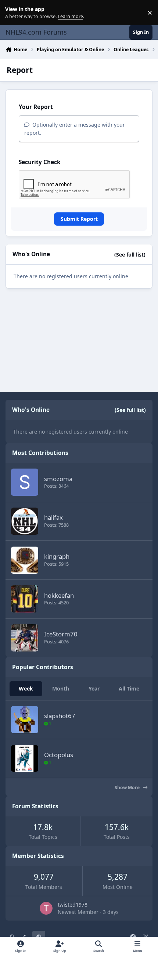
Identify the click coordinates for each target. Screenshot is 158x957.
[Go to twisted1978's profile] (46, 908)
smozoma (58, 478)
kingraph (56, 556)
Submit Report (79, 218)
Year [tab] (94, 688)
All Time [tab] (129, 688)
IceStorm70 (61, 634)
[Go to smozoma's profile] (24, 482)
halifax (53, 517)
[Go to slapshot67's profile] (24, 719)
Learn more (14, 12)
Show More (128, 787)
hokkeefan (59, 595)
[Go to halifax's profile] (24, 521)
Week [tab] (26, 688)
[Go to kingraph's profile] (24, 560)
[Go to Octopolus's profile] (24, 758)
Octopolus (58, 755)
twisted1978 (72, 904)
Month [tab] (60, 688)
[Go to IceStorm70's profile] (24, 637)
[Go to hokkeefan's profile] (24, 598)
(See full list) (130, 254)
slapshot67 (59, 715)
